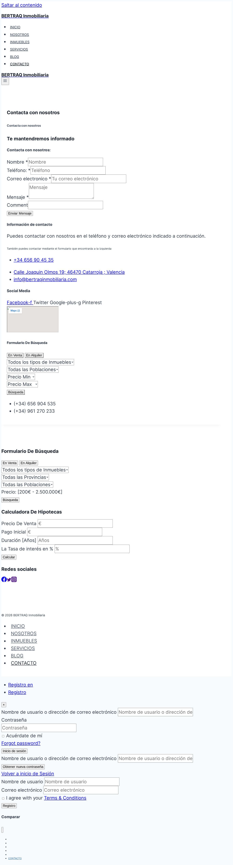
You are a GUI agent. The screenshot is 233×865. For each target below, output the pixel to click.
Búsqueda (15, 392)
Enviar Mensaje (20, 213)
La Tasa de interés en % (27, 549)
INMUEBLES (20, 42)
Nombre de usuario (22, 781)
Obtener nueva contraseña (23, 767)
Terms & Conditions (65, 798)
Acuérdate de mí (24, 735)
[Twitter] (9, 580)
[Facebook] (4, 580)
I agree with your (46, 798)
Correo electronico (29, 179)
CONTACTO (19, 64)
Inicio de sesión (14, 751)
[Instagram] (14, 580)
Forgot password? (20, 743)
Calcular (9, 557)
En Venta (15, 355)
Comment (17, 205)
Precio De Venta (18, 523)
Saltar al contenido (21, 5)
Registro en (20, 685)
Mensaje (18, 197)
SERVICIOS (19, 49)
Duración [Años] (18, 540)
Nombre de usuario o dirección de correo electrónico (58, 712)
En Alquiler (34, 355)
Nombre (17, 162)
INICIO (15, 27)
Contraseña (14, 720)
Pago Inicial (13, 532)
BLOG (14, 57)
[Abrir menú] (5, 81)
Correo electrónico (21, 790)
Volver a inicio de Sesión (27, 773)
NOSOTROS (19, 35)
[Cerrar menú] (2, 830)
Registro (17, 692)
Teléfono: (19, 170)
